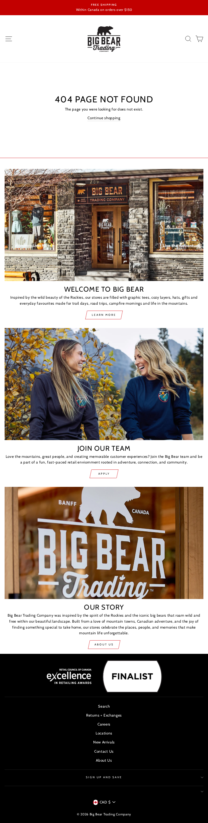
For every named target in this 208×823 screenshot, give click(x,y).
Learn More (104, 315)
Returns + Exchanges (104, 715)
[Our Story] (104, 543)
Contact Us (104, 751)
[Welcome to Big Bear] (104, 225)
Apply (104, 473)
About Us (104, 644)
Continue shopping (104, 118)
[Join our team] (104, 384)
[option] (104, 7)
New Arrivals (104, 742)
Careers (104, 724)
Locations (104, 733)
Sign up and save (104, 777)
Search (104, 706)
